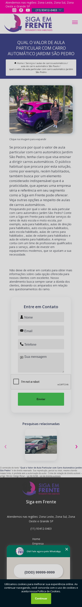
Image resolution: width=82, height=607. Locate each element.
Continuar (41, 598)
